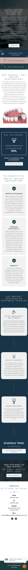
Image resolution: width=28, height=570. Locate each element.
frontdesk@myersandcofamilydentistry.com (14, 515)
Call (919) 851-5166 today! (14, 164)
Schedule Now (14, 45)
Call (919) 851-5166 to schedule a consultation (14, 451)
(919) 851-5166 (14, 497)
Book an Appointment (14, 475)
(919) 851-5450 (14, 503)
